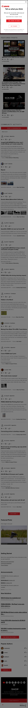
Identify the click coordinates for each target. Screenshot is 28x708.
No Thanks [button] (14, 26)
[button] (26, 2)
